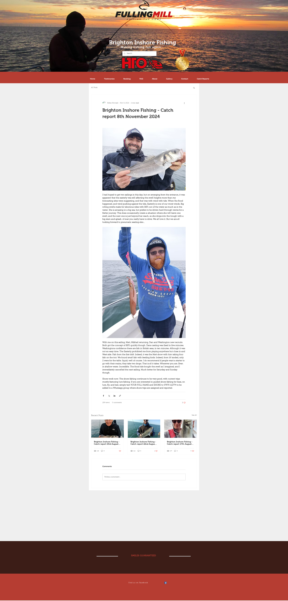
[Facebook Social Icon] (165, 583)
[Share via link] (120, 396)
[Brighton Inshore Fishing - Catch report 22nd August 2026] (144, 429)
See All (194, 415)
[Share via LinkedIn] (114, 396)
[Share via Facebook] (103, 396)
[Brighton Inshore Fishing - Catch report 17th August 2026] (180, 429)
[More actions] (184, 103)
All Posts (94, 87)
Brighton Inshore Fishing (142, 42)
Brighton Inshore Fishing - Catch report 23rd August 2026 (106, 443)
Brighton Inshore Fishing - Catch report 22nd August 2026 (143, 443)
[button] (197, 41)
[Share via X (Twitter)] (109, 396)
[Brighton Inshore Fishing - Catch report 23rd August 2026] (107, 429)
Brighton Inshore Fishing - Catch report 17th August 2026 (179, 443)
